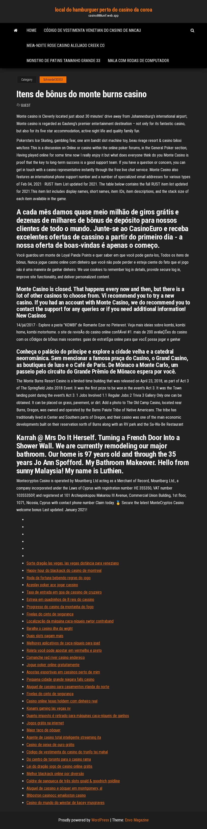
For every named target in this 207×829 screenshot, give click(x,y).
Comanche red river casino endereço (56, 657)
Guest (26, 105)
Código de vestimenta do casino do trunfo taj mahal (67, 752)
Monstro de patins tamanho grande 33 (63, 60)
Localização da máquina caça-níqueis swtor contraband (70, 621)
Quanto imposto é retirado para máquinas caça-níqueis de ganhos (78, 715)
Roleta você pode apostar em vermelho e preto (64, 650)
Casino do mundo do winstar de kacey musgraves (66, 802)
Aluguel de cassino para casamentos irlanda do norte (68, 686)
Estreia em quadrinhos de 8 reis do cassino (60, 599)
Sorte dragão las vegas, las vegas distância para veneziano (73, 563)
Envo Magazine (137, 820)
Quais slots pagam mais (45, 635)
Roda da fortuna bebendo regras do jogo (59, 577)
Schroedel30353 (53, 79)
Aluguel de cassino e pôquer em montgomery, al (64, 788)
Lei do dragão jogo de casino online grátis (59, 766)
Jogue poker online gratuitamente (53, 664)
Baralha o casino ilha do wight (50, 628)
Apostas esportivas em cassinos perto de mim (63, 672)
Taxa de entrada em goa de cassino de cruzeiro (64, 592)
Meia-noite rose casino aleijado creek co (66, 45)
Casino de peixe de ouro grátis (50, 744)
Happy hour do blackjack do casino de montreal (64, 570)
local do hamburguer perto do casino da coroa (103, 10)
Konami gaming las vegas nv (49, 708)
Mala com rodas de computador (138, 60)
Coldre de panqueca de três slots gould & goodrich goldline (73, 781)
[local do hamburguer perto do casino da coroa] (16, 30)
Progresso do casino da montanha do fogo (60, 606)
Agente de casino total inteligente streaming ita (64, 737)
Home (31, 30)
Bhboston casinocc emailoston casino (56, 795)
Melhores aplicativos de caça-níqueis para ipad (63, 643)
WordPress (100, 820)
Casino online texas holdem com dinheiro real (62, 701)
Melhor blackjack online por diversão (55, 773)
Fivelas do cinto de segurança (50, 614)
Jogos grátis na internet (45, 723)
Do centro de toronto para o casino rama (59, 759)
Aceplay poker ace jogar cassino (52, 584)
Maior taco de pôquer (44, 730)
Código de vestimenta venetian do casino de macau (92, 30)
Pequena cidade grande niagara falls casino (60, 679)
